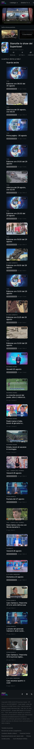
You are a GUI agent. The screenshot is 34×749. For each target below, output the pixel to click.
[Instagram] (27, 694)
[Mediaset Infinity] (4, 2)
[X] (31, 694)
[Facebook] (22, 694)
